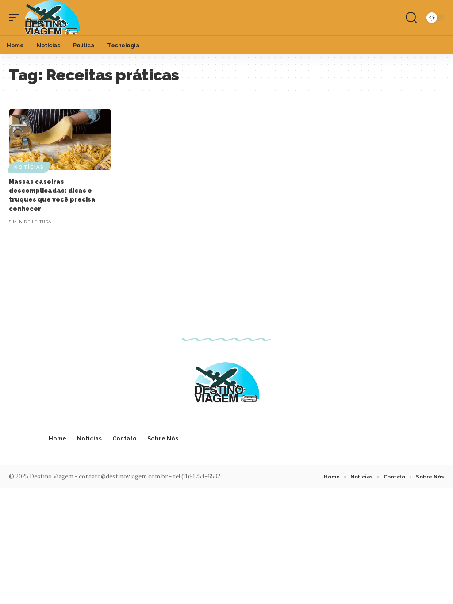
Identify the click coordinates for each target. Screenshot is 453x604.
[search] (411, 17)
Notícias (29, 167)
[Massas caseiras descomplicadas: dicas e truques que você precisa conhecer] (60, 139)
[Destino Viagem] (52, 17)
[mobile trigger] (16, 17)
